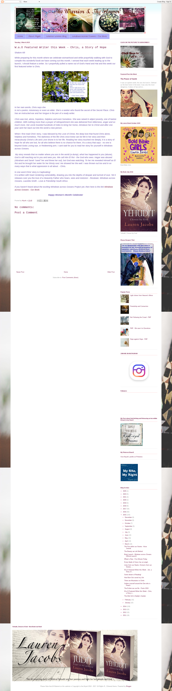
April (126, 541)
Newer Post (20, 272)
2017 (125, 509)
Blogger (128, 686)
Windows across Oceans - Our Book (89, 36)
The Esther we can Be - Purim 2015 (136, 588)
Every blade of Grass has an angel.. (136, 562)
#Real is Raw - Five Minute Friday (135, 559)
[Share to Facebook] (45, 200)
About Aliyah (35, 36)
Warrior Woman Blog (56, 36)
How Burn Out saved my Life (134, 577)
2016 (125, 512)
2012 (125, 612)
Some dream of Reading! (132, 574)
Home (20, 36)
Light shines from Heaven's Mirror (141, 295)
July (126, 532)
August (127, 529)
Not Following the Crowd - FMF (140, 317)
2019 (125, 503)
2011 (125, 615)
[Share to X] (42, 200)
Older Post (111, 272)
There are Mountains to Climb (134, 580)
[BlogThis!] (40, 200)
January (128, 603)
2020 (125, 500)
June (127, 535)
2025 (125, 491)
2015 (125, 515)
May (126, 538)
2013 (125, 609)
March (127, 544)
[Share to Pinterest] (47, 200)
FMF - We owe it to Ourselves (140, 328)
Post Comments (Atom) (70, 277)
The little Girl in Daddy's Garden (135, 596)
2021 (125, 497)
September (129, 526)
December (128, 517)
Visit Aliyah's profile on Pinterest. (132, 457)
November (128, 520)
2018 (125, 506)
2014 (125, 606)
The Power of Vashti (129, 79)
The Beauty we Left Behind (133, 551)
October (128, 523)
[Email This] (38, 200)
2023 (125, 494)
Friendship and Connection (139, 306)
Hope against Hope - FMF (139, 339)
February (128, 600)
